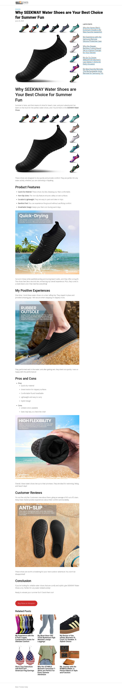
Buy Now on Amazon (26, 603)
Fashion (17, 9)
